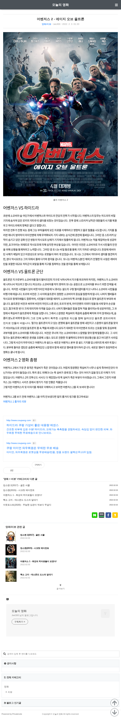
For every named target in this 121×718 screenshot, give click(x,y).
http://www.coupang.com (18, 420)
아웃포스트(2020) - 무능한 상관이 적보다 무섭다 (27, 505)
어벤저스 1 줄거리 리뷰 (14, 401)
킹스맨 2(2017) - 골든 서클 (16, 485)
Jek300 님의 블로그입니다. (25, 615)
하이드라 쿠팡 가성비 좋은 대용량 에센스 (32, 425)
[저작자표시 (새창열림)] (116, 466)
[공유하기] (19, 470)
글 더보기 (61, 589)
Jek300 (56, 24)
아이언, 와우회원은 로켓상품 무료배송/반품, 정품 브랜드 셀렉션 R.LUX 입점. (49, 452)
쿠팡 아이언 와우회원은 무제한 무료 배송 (32, 448)
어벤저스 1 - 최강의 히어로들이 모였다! (22, 495)
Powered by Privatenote (12, 714)
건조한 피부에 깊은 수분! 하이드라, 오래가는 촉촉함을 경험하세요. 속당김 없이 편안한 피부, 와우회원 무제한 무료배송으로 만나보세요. (59, 431)
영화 (6, 479)
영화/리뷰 (46, 24)
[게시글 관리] (26, 470)
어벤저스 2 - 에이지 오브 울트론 (60, 19)
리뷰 (13, 479)
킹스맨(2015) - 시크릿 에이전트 (19, 490)
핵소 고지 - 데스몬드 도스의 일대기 (20, 500)
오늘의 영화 (60, 4)
